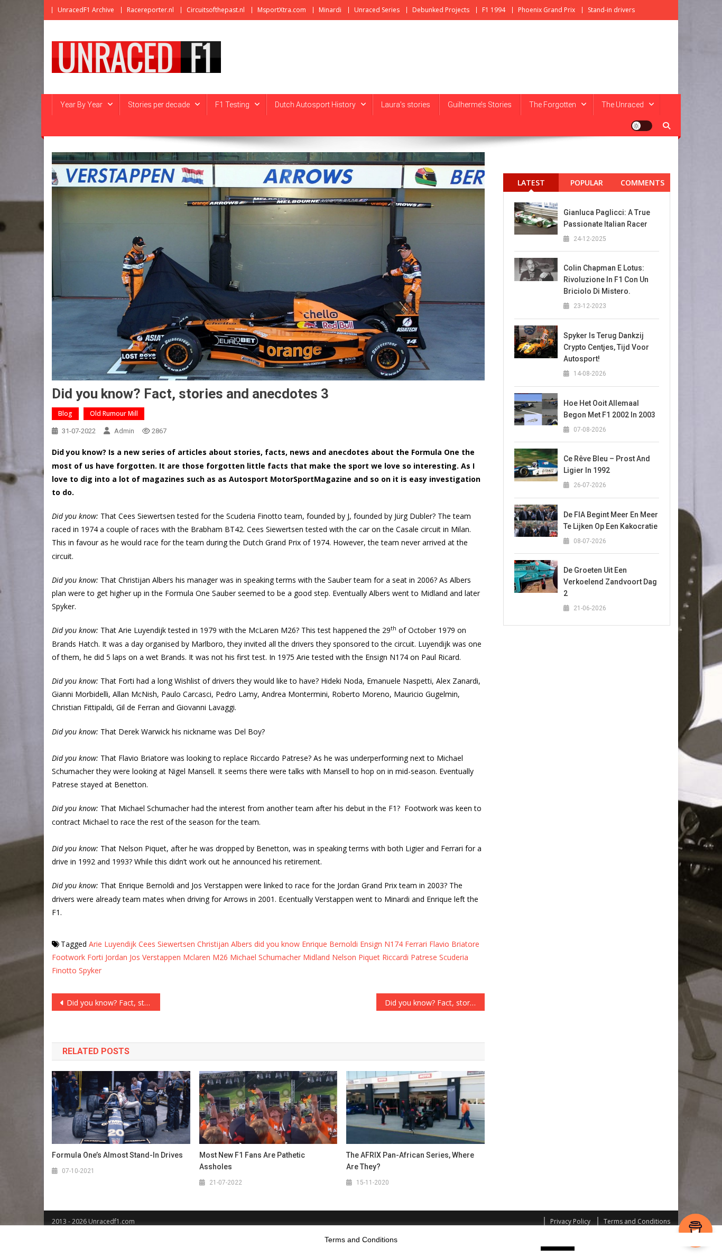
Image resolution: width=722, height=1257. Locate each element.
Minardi (330, 9)
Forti (95, 957)
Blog (65, 413)
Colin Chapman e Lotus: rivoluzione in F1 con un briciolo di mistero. (606, 279)
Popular (586, 183)
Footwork (68, 957)
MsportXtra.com (281, 9)
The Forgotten (552, 104)
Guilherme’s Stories (480, 104)
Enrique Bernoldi (330, 944)
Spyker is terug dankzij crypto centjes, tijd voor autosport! (606, 347)
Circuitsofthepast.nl (216, 9)
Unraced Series (377, 9)
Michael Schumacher (265, 957)
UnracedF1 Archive (86, 9)
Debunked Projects (440, 9)
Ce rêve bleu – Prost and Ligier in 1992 (606, 464)
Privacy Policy (570, 1221)
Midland (316, 957)
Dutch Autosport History (315, 104)
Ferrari (416, 944)
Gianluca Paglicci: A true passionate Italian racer (606, 218)
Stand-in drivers (611, 9)
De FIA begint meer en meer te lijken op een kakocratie (610, 520)
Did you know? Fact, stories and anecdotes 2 (113, 1003)
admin (124, 431)
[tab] (531, 182)
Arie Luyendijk (112, 944)
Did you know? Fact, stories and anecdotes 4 (435, 1003)
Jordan (116, 957)
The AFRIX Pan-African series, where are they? (410, 1161)
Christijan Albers (224, 944)
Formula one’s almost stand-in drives (117, 1155)
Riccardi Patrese (409, 957)
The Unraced (622, 104)
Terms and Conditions (637, 1221)
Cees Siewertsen (166, 944)
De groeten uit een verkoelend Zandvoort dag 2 (610, 582)
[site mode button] (641, 125)
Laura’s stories (405, 104)
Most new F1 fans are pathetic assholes (252, 1161)
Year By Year (81, 104)
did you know (277, 944)
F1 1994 (493, 9)
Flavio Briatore (454, 944)
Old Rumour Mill (114, 413)
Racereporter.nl (150, 9)
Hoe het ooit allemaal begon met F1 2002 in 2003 (609, 409)
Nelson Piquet (356, 957)
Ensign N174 (381, 944)
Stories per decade (159, 104)
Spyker (90, 970)
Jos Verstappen (155, 957)
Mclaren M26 (205, 957)
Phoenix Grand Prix (546, 9)
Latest (531, 183)
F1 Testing (232, 104)
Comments (642, 183)
